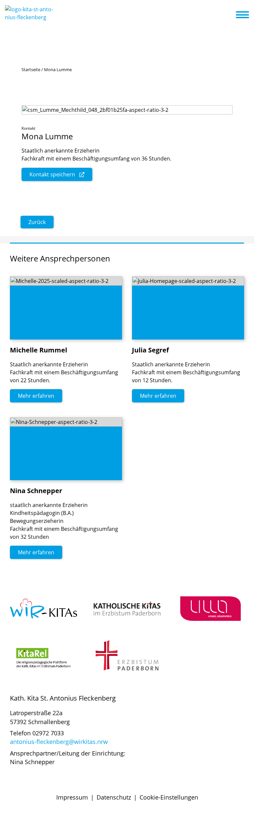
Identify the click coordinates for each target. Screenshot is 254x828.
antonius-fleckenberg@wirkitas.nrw (59, 742)
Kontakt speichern (52, 174)
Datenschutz (114, 797)
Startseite (30, 69)
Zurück (37, 222)
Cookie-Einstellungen (169, 797)
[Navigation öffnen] (246, 15)
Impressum (72, 797)
